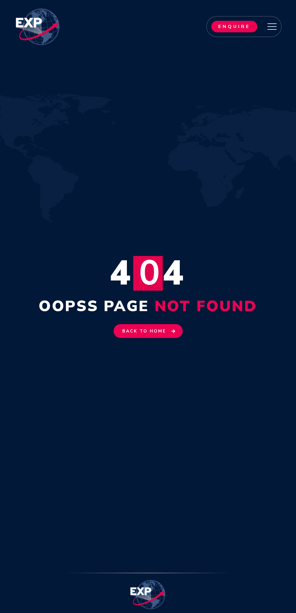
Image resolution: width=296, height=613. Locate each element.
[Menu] (272, 26)
